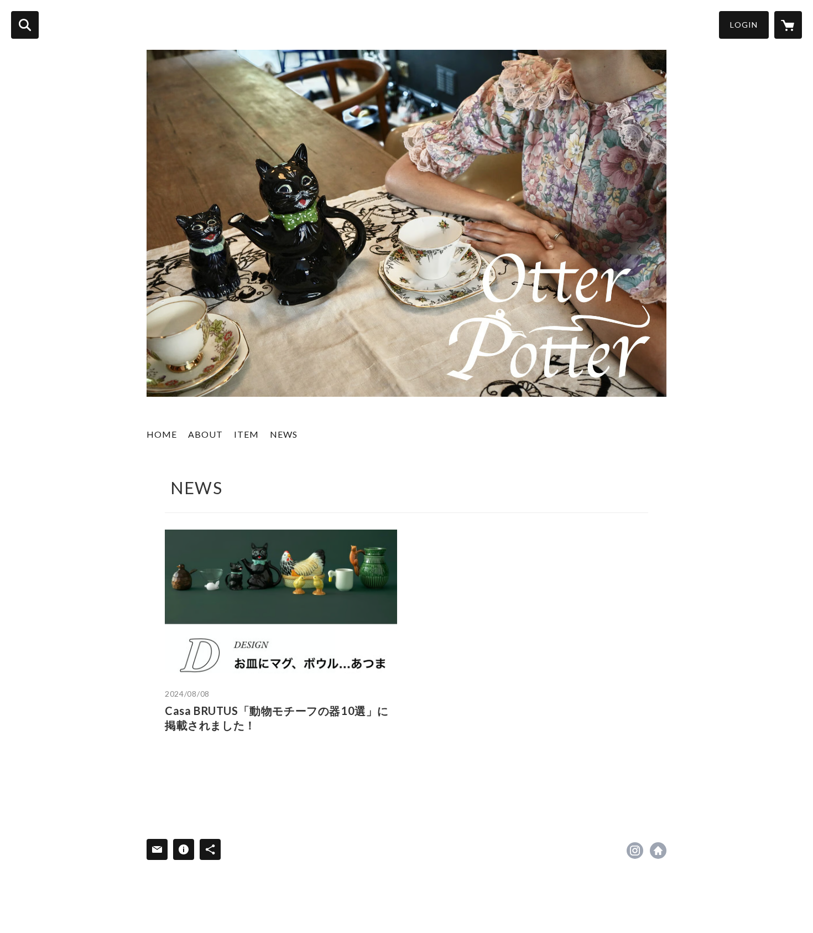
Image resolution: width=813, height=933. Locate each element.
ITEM (246, 434)
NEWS (284, 434)
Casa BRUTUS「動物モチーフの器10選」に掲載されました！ (277, 718)
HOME (162, 434)
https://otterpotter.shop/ (658, 850)
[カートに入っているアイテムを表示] (788, 25)
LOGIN (744, 24)
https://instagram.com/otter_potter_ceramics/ (635, 850)
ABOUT (205, 434)
